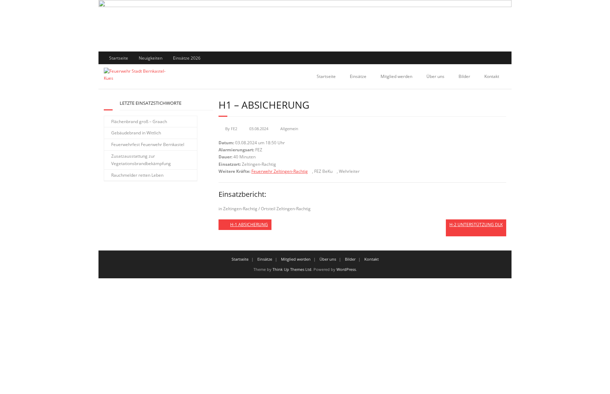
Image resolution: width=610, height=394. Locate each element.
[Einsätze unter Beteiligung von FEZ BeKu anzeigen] (335, 171)
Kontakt (491, 76)
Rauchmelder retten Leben (137, 175)
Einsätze (358, 76)
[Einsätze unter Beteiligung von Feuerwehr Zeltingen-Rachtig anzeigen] (310, 171)
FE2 (234, 128)
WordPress (346, 269)
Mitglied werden (396, 76)
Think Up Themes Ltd (292, 269)
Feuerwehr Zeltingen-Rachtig (279, 171)
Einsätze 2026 (187, 58)
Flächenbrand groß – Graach (139, 122)
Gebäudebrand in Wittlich (136, 133)
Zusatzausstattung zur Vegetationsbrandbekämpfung (141, 160)
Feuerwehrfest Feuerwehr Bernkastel (147, 144)
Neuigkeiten (150, 58)
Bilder (464, 76)
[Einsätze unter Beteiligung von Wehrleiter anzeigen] (362, 171)
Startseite (118, 58)
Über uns (435, 76)
